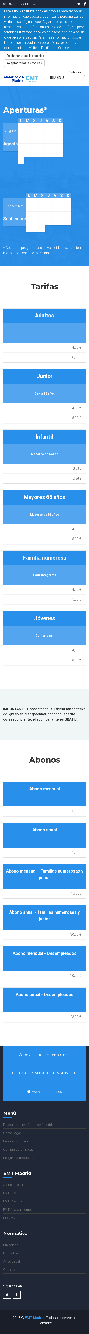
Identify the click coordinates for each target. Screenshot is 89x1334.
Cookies (9, 1270)
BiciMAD (9, 1218)
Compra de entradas (18, 1150)
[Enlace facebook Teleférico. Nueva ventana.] (84, 4)
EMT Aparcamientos (18, 1210)
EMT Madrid (34, 1318)
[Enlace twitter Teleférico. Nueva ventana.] (78, 4)
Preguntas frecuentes (19, 1158)
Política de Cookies (56, 48)
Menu (58, 78)
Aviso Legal (11, 1261)
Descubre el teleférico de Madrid (27, 1125)
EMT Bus (9, 1193)
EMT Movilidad (13, 1201)
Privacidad (10, 1245)
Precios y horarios (16, 1141)
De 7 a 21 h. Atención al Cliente (47, 1055)
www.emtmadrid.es (47, 1091)
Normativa (10, 1253)
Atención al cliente (16, 1185)
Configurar (75, 72)
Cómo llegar (12, 1133)
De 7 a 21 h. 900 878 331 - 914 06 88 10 (46, 1073)
